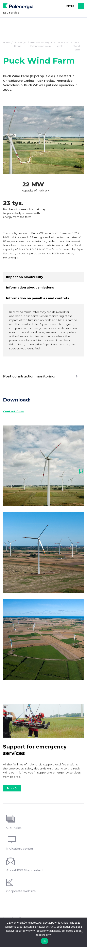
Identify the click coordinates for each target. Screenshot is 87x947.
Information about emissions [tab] (30, 287)
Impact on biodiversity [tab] (24, 277)
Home (6, 42)
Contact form (13, 411)
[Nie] (82, 932)
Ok (44, 941)
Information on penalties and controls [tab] (37, 298)
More (11, 788)
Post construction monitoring (29, 376)
